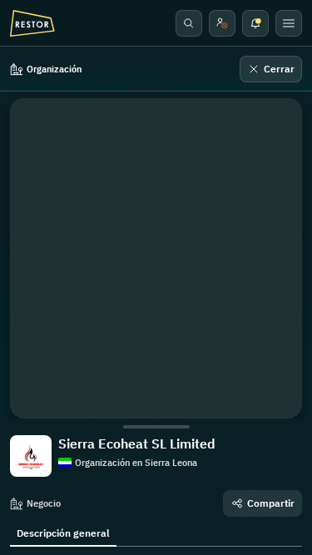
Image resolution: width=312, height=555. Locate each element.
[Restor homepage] (32, 23)
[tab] (63, 532)
